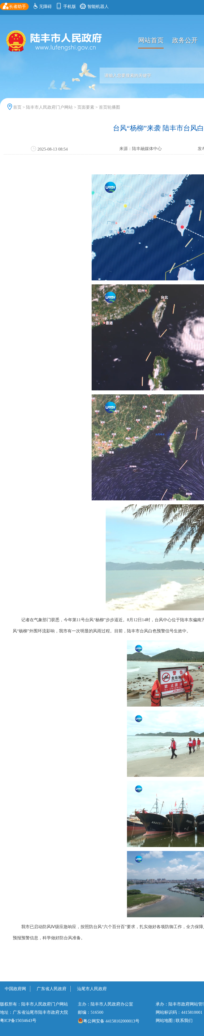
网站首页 (151, 40)
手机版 (69, 6)
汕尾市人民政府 (92, 988)
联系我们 (184, 1020)
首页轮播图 (109, 107)
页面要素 (85, 107)
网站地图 (164, 1020)
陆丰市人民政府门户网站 (49, 107)
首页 (17, 107)
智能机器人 (97, 6)
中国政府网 (15, 988)
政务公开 (185, 40)
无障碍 (45, 6)
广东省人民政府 (51, 988)
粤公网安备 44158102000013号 (111, 1021)
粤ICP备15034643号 (18, 1020)
